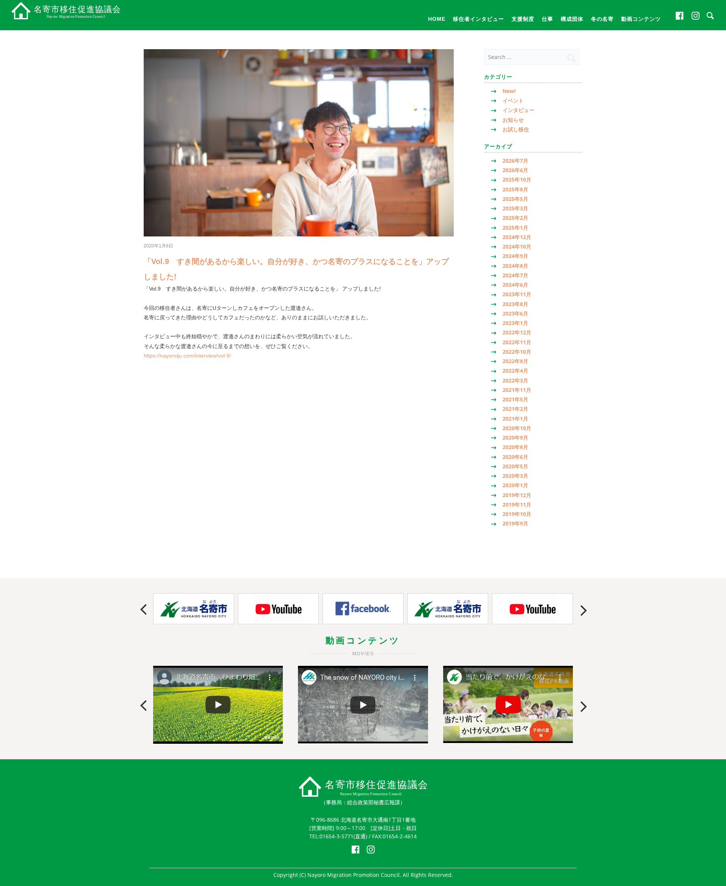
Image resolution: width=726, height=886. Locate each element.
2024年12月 (517, 237)
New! (509, 91)
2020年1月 (515, 485)
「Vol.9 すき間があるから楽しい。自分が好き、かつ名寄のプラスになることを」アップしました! (296, 269)
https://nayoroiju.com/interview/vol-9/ (187, 356)
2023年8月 (515, 304)
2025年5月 (515, 198)
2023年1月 (515, 322)
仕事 (547, 19)
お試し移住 (516, 129)
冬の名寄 (602, 19)
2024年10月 (517, 246)
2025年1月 (515, 227)
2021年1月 (515, 418)
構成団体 (572, 19)
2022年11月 (517, 342)
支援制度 (523, 19)
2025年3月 (515, 208)
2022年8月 (515, 361)
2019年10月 (517, 514)
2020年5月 (515, 466)
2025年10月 (517, 179)
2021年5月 (515, 399)
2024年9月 (515, 256)
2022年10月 (517, 351)
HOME (436, 19)
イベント (513, 100)
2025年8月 (515, 189)
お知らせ (513, 119)
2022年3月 (515, 380)
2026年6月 (515, 170)
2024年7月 (515, 275)
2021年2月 (515, 408)
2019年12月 (517, 495)
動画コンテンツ (641, 19)
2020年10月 (517, 428)
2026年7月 (515, 160)
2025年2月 (515, 217)
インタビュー (518, 109)
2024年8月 (515, 265)
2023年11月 (517, 294)
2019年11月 (517, 504)
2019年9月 (515, 523)
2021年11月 (517, 389)
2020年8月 (515, 447)
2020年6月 (515, 456)
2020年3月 (515, 475)
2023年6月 (515, 313)
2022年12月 (517, 332)
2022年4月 (515, 370)
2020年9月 (515, 437)
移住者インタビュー (478, 19)
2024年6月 (515, 284)
